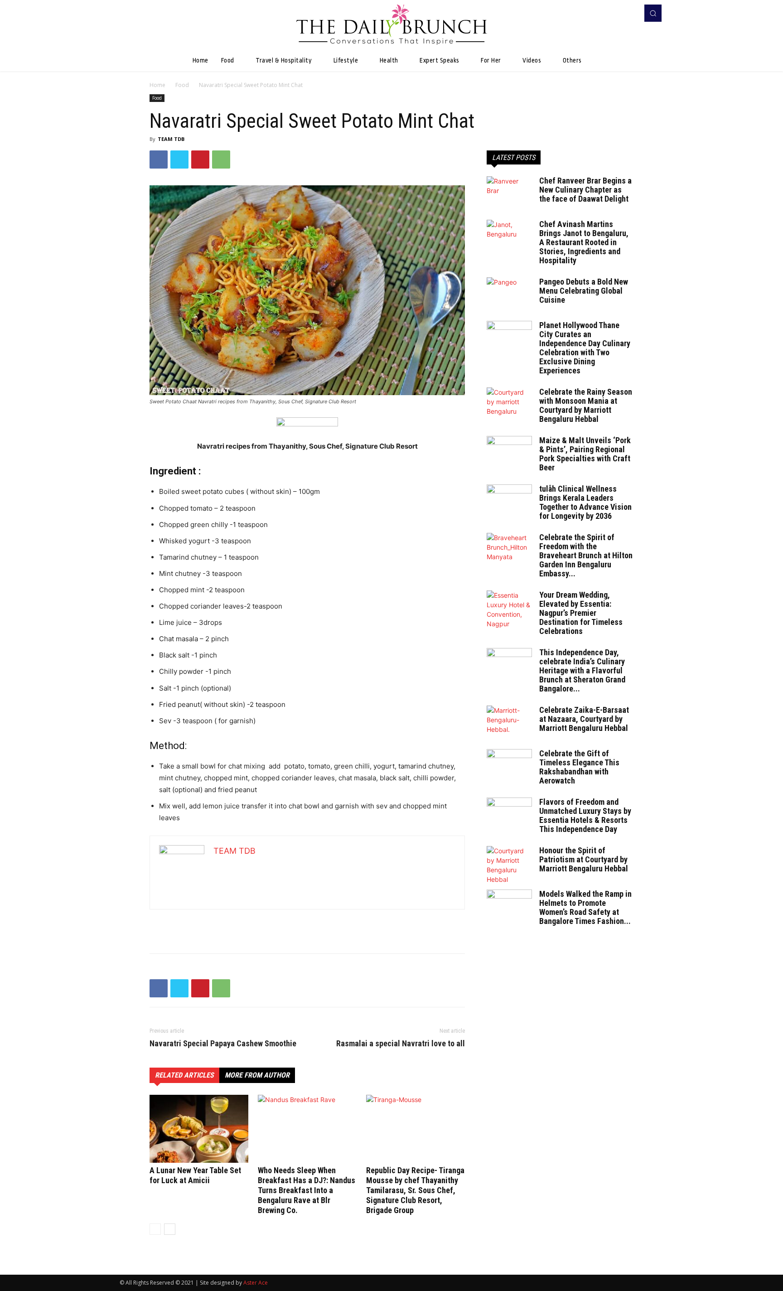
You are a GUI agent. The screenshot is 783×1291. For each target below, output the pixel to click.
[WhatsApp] (221, 159)
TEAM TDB (171, 138)
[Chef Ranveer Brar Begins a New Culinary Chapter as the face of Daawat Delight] (509, 192)
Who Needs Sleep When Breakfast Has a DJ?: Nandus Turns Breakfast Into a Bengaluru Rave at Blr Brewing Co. (306, 1190)
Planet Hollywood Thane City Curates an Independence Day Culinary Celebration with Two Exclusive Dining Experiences (584, 347)
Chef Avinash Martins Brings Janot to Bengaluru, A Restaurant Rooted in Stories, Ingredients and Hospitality (583, 242)
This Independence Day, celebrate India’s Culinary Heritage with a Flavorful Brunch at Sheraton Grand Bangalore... (582, 670)
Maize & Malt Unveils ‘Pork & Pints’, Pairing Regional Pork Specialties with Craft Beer (585, 453)
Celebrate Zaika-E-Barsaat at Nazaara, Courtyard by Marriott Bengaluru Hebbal (584, 719)
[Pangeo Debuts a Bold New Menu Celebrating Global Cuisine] (509, 293)
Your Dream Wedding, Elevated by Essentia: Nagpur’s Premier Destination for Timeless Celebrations (581, 613)
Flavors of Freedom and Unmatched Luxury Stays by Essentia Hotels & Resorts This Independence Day (585, 815)
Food (182, 85)
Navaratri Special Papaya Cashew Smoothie (223, 1043)
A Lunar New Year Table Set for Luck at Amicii (195, 1175)
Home (157, 85)
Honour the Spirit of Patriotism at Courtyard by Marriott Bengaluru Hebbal (583, 859)
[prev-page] (155, 1229)
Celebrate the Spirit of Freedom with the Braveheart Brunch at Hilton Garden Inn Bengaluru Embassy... (586, 555)
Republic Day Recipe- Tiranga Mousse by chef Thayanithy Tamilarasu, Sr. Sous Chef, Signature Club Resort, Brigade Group (415, 1190)
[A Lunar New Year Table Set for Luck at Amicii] (199, 1129)
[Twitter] (179, 159)
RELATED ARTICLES (184, 1075)
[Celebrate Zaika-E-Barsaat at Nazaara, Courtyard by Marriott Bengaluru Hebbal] (509, 721)
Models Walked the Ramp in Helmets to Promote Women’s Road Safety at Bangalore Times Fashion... (585, 907)
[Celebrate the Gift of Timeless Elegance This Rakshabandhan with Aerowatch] (509, 765)
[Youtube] (629, 13)
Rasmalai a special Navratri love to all (400, 1043)
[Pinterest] (200, 159)
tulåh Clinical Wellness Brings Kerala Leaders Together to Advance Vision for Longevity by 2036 (585, 502)
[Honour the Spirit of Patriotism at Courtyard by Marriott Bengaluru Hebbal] (509, 865)
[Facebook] (616, 13)
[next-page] (169, 1229)
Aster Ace (255, 1282)
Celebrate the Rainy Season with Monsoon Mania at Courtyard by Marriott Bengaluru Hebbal (585, 405)
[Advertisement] (307, 923)
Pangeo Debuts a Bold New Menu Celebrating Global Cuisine (583, 291)
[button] (653, 13)
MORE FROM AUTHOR (257, 1075)
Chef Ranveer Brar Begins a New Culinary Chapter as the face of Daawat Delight (585, 189)
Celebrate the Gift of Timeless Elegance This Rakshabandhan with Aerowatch (579, 767)
